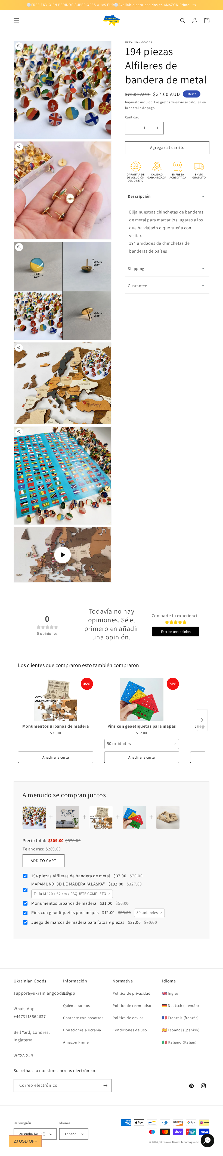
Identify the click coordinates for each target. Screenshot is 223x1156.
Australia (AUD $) (32, 1134)
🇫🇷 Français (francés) (180, 1017)
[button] (16, 21)
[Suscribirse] (105, 1085)
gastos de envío (172, 102)
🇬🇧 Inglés (170, 993)
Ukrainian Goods (170, 1142)
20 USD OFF (25, 1141)
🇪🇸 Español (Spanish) (180, 1030)
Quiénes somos (76, 1005)
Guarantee (137, 285)
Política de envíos (128, 1017)
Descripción (139, 196)
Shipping (136, 268)
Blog (67, 993)
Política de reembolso (132, 1005)
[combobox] (141, 744)
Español (71, 1134)
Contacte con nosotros (83, 1017)
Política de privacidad (131, 993)
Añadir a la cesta (55, 757)
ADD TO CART (43, 860)
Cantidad (132, 117)
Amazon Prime (76, 1042)
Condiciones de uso (130, 1030)
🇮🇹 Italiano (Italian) (179, 1042)
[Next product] (202, 720)
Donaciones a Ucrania (82, 1030)
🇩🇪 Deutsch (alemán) (180, 1005)
